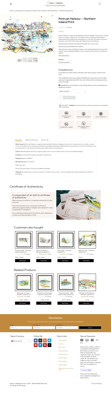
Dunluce (97, 51)
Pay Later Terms (86, 364)
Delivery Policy (63, 354)
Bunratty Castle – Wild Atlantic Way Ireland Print (66, 293)
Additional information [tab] (31, 140)
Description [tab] (18, 140)
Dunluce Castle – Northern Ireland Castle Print (23, 251)
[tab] (45, 140)
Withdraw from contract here (66, 369)
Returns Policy (63, 358)
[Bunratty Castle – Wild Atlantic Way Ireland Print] (66, 282)
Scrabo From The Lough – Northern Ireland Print (45, 293)
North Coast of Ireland (39, 10)
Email (11, 325)
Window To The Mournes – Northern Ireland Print (87, 293)
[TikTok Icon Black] (49, 345)
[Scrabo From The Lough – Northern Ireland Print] (45, 282)
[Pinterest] (45, 345)
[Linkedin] (40, 345)
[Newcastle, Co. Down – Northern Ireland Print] (23, 282)
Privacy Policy (63, 361)
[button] (99, 4)
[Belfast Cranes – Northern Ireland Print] (87, 240)
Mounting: (61, 59)
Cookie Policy (63, 365)
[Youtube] (36, 345)
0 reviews (69, 27)
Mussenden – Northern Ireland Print (64, 251)
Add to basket (69, 97)
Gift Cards (62, 347)
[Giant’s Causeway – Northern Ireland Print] (45, 240)
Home (11, 10)
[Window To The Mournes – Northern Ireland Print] (87, 282)
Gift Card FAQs (63, 351)
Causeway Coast (89, 51)
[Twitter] (49, 340)
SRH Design (22, 385)
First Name (36, 325)
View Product (22, 260)
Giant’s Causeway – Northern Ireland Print (43, 251)
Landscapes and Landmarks (23, 10)
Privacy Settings (96, 383)
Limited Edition (104, 105)
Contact (61, 344)
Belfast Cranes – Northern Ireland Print (86, 251)
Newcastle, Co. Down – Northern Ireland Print (24, 293)
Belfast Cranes (80, 51)
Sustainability (63, 340)
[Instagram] (40, 340)
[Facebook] (36, 340)
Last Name (59, 325)
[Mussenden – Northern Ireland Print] (66, 240)
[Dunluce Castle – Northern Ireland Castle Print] (23, 240)
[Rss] (45, 340)
